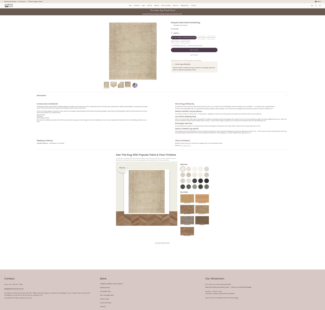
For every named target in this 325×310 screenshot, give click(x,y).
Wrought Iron (182, 186)
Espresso (202, 224)
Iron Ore (194, 180)
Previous (103, 51)
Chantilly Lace (194, 169)
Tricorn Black (206, 180)
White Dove (182, 169)
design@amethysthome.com (14, 289)
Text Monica (22, 1)
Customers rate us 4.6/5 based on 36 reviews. (186, 60)
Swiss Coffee (188, 169)
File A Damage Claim (107, 295)
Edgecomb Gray (182, 174)
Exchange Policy (105, 291)
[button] (130, 5)
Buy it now (194, 55)
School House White (188, 180)
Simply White (200, 169)
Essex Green (200, 186)
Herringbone (187, 213)
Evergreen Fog (194, 186)
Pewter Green (188, 186)
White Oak (187, 202)
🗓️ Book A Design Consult (35, 1)
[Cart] (320, 5)
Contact (103, 307)
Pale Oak (206, 169)
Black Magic (200, 180)
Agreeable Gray (206, 174)
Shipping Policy (105, 288)
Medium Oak (202, 213)
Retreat (206, 186)
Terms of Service (105, 303)
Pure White (200, 174)
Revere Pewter (188, 174)
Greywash (187, 224)
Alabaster (194, 174)
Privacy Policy (104, 299)
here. (237, 298)
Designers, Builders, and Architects (111, 284)
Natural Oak (202, 202)
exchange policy (185, 145)
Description (41, 95)
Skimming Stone (182, 180)
